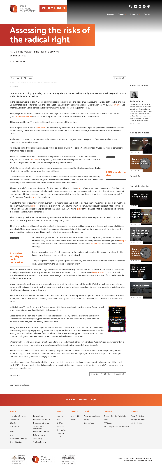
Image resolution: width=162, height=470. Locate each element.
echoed (33, 197)
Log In (93, 400)
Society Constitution (138, 420)
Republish (118, 78)
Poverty (73, 420)
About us (70, 400)
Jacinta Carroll (17, 61)
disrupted (35, 206)
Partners (82, 400)
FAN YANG (134, 206)
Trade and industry (40, 442)
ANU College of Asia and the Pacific (116, 427)
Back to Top (14, 375)
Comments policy (90, 423)
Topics (121, 14)
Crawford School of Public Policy (115, 416)
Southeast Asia (62, 430)
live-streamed (98, 272)
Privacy (86, 420)
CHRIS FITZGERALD (136, 297)
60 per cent (96, 244)
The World (54, 82)
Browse (110, 14)
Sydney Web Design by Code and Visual (138, 460)
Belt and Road (38, 416)
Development (14, 420)
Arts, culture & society (18, 416)
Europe (122, 241)
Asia (58, 420)
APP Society (108, 423)
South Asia (61, 427)
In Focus (75, 411)
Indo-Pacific (75, 416)
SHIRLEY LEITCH (135, 261)
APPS (106, 420)
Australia (47, 82)
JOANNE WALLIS (135, 224)
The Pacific (61, 434)
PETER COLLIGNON (136, 279)
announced (40, 128)
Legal (86, 411)
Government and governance (19, 82)
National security (37, 82)
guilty (79, 209)
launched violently (24, 116)
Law (30, 82)
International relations (41, 432)
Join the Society (136, 423)
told (80, 188)
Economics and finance (41, 420)
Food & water (14, 427)
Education (13, 423)
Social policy (37, 439)
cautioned (34, 159)
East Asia (60, 423)
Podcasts (134, 14)
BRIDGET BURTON (136, 242)
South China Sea (16, 442)
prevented (116, 105)
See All (133, 176)
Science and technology (18, 439)
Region (60, 411)
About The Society (137, 416)
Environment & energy (41, 423)
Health (12, 432)
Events (147, 14)
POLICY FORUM (53, 8)
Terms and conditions (92, 416)
